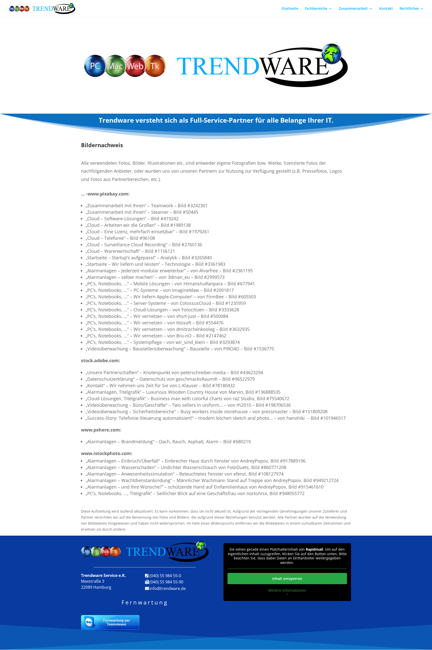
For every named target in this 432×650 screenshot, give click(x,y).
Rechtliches (409, 9)
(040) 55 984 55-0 (165, 575)
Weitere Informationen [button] (287, 590)
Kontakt (386, 9)
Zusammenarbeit (353, 9)
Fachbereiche (316, 9)
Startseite (290, 9)
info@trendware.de (168, 588)
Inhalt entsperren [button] (287, 578)
